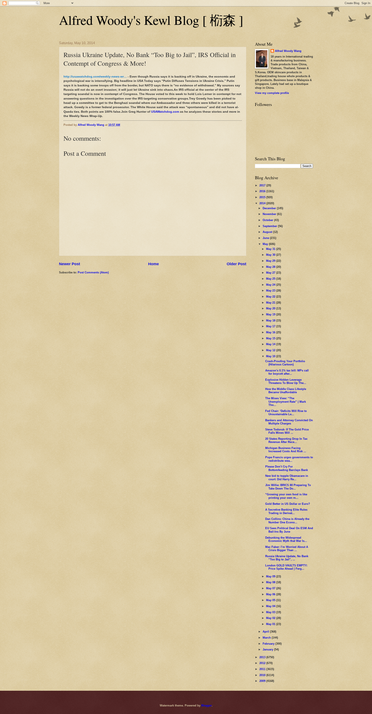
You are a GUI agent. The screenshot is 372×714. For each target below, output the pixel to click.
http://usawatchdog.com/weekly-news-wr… (95, 76)
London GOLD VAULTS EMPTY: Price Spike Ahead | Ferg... (286, 567)
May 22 (271, 296)
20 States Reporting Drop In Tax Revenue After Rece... (286, 440)
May (266, 244)
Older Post (236, 264)
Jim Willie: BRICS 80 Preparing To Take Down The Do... (288, 486)
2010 (262, 675)
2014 (262, 203)
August (268, 232)
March (267, 637)
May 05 (271, 600)
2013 (262, 657)
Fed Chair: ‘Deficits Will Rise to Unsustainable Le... (286, 412)
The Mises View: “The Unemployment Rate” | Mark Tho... (285, 402)
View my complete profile (272, 93)
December (270, 208)
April (266, 631)
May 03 (271, 612)
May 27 (271, 272)
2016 (262, 191)
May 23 (271, 290)
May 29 (271, 260)
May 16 (271, 332)
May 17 (271, 326)
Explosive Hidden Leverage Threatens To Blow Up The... (285, 381)
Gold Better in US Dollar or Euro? (287, 503)
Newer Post (69, 264)
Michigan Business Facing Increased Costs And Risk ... (285, 449)
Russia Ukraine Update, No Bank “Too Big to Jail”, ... (286, 558)
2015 (262, 197)
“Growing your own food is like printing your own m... (286, 496)
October (268, 220)
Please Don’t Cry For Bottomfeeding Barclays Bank (286, 468)
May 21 (271, 302)
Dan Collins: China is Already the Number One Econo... (287, 520)
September (270, 226)
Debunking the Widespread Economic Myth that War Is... (286, 539)
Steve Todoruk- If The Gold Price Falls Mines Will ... (287, 431)
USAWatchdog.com (165, 111)
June (266, 238)
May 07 (271, 588)
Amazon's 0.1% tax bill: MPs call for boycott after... (287, 372)
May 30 (271, 254)
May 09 (271, 576)
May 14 (271, 344)
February (269, 643)
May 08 (271, 582)
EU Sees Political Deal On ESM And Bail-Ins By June (289, 530)
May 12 (271, 350)
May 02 (271, 618)
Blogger (206, 705)
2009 (262, 681)
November (270, 214)
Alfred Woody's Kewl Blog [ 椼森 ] (151, 19)
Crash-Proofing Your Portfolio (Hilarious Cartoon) (285, 363)
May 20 (271, 308)
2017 (262, 185)
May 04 (271, 606)
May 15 (271, 338)
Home (153, 264)
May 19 (271, 314)
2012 (262, 663)
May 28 (271, 266)
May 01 (271, 624)
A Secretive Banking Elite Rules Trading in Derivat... (286, 511)
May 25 (271, 278)
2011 (262, 669)
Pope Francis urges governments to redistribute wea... (289, 459)
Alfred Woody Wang (288, 51)
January (268, 649)
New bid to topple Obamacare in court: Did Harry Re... (286, 477)
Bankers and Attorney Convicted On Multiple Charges (289, 422)
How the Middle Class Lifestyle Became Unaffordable (285, 390)
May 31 (271, 249)
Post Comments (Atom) (93, 272)
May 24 (271, 284)
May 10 (271, 356)
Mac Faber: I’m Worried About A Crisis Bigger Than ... (286, 548)
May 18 (271, 320)
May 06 (271, 594)
